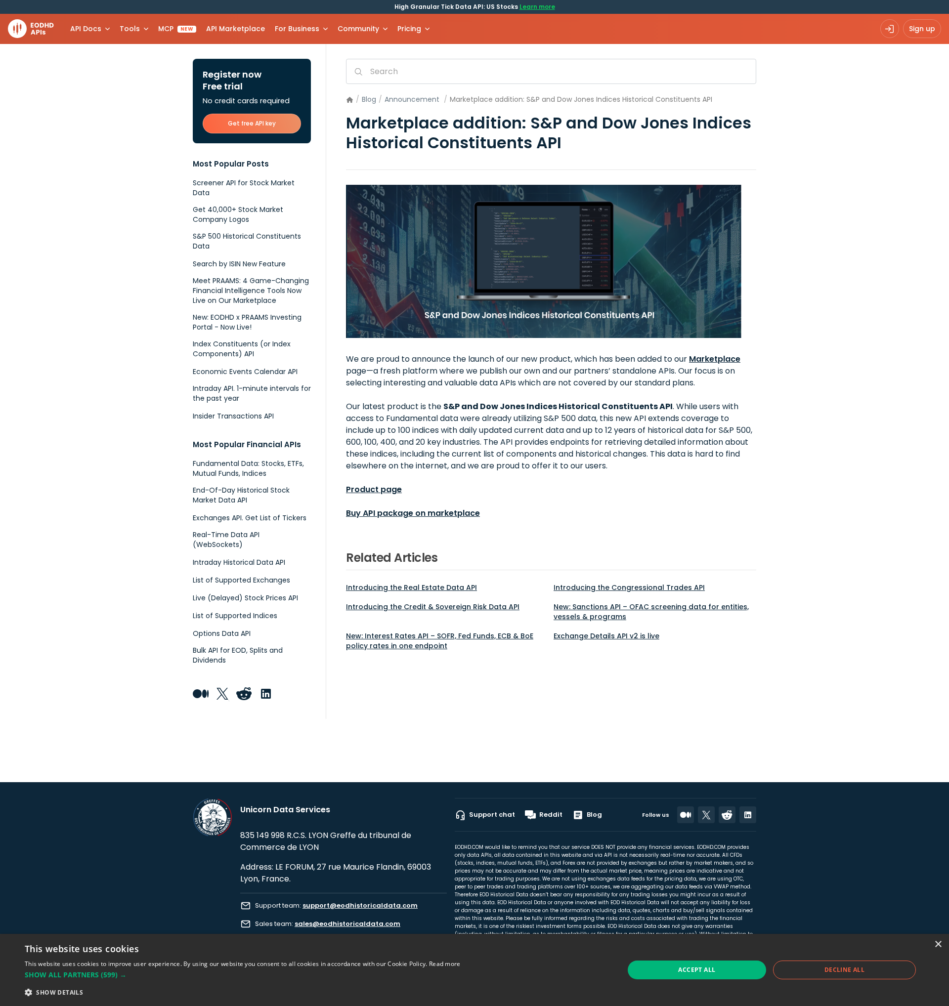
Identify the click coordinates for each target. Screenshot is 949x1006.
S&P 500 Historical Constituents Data (247, 241)
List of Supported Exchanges (241, 580)
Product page (374, 489)
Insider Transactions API (233, 416)
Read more (445, 964)
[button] (243, 975)
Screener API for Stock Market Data (244, 188)
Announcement (412, 99)
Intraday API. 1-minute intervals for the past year (252, 393)
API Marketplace (235, 29)
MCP (175, 29)
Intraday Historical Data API (239, 562)
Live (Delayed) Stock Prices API (245, 598)
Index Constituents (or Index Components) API (242, 349)
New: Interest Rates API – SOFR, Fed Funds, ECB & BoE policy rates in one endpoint (439, 641)
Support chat (492, 814)
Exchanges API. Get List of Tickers (249, 518)
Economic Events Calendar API (245, 372)
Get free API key (252, 123)
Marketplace (714, 359)
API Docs (85, 29)
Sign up (922, 29)
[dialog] (474, 970)
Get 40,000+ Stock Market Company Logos (238, 214)
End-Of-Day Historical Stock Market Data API (241, 495)
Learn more (537, 6)
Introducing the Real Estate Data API (411, 587)
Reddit (550, 814)
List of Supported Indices (235, 616)
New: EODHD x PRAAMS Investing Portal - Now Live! (247, 322)
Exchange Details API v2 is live (606, 636)
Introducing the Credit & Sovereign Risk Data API (432, 607)
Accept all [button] (696, 969)
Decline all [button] (844, 969)
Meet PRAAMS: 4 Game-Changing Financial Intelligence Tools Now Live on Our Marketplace (251, 290)
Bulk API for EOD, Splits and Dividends (238, 655)
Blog (369, 99)
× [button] (938, 944)
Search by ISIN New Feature (239, 264)
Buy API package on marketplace (413, 513)
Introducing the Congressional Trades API (629, 587)
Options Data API (222, 633)
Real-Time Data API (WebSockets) (226, 539)
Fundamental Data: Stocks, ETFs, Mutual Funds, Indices (248, 468)
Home (349, 100)
